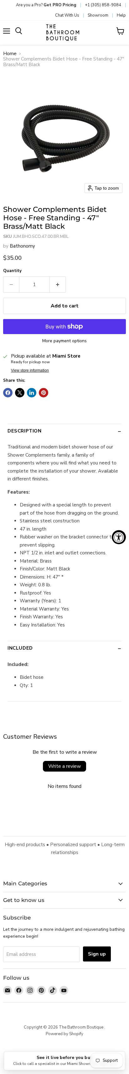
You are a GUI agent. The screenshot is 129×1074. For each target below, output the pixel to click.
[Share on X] (19, 392)
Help (121, 15)
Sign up (97, 954)
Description (25, 431)
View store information (30, 370)
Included (20, 648)
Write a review (64, 766)
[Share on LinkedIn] (31, 392)
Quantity (12, 271)
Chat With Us (67, 15)
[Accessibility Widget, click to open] (119, 537)
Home (10, 53)
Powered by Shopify (64, 1034)
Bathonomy (22, 246)
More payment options (64, 340)
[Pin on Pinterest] (43, 392)
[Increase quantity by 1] (58, 284)
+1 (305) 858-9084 (103, 5)
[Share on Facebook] (8, 392)
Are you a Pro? (46, 5)
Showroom (98, 15)
